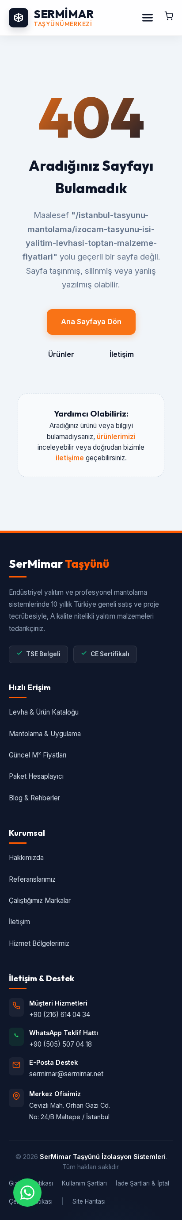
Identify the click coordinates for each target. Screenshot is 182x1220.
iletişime (70, 458)
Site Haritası (89, 1201)
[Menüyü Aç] (147, 17)
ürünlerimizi (116, 436)
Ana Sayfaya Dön (91, 321)
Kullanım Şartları (84, 1183)
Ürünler (61, 354)
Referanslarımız (32, 879)
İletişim (122, 354)
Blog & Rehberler (34, 798)
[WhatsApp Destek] (27, 1192)
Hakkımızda (26, 857)
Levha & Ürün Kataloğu (44, 712)
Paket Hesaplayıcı (36, 776)
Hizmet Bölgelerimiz (39, 943)
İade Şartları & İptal (142, 1183)
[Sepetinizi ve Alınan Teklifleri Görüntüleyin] (168, 17)
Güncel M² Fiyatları (37, 755)
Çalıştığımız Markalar (40, 900)
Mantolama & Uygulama (45, 734)
